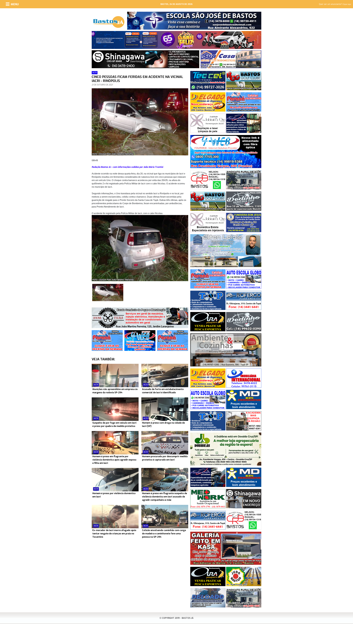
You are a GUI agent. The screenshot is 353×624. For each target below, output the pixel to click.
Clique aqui (346, 4)
